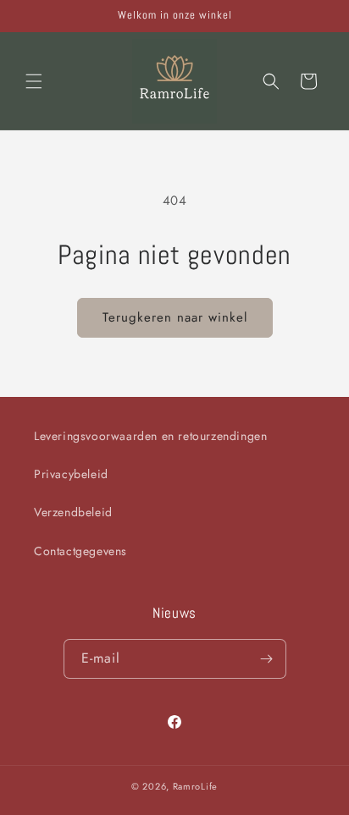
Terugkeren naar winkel (174, 317)
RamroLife (195, 786)
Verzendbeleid (73, 512)
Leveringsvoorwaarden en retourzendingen (150, 435)
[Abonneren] (266, 659)
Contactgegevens (80, 550)
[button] (34, 81)
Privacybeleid (71, 473)
